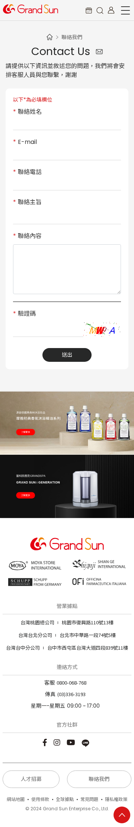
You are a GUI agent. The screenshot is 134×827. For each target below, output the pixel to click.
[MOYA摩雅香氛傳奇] (67, 423)
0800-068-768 (71, 682)
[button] (99, 10)
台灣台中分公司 (23, 647)
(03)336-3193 (71, 694)
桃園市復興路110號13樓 (67, 622)
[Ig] (58, 742)
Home (49, 37)
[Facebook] (45, 742)
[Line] (87, 742)
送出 (67, 354)
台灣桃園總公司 (37, 622)
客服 (49, 682)
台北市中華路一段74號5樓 (67, 634)
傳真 (50, 694)
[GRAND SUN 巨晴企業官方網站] (30, 9)
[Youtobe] (72, 742)
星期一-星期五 (48, 705)
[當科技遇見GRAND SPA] (67, 486)
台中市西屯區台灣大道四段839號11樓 (67, 647)
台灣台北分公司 (35, 634)
